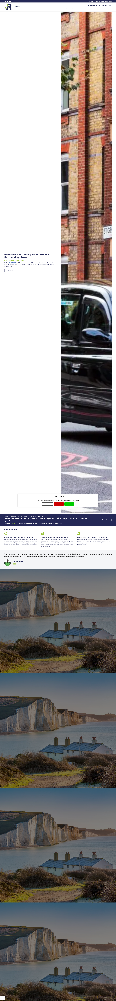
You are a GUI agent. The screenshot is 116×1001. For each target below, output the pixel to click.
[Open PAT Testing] (67, 8)
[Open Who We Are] (58, 8)
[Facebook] (5, 1)
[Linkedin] (10, 1)
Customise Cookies (47, 504)
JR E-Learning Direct (105, 5)
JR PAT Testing (92, 5)
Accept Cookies (69, 504)
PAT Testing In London (14, 260)
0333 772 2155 (13, 263)
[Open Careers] (88, 8)
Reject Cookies (58, 504)
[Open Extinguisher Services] (81, 8)
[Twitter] (7, 1)
